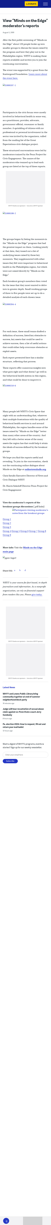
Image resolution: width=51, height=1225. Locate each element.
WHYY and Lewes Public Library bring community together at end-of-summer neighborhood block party (21, 696)
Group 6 (24, 531)
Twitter (19, 570)
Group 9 (7, 535)
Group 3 (7, 527)
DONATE (32, 3)
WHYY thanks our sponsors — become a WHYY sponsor (25, 206)
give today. (37, 594)
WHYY (9, 4)
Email (25, 570)
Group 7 (33, 531)
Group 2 (7, 523)
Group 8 (42, 531)
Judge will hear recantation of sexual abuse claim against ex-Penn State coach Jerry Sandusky (23, 711)
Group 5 (16, 531)
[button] (6, 1221)
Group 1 (7, 519)
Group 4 (7, 531)
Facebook (14, 570)
